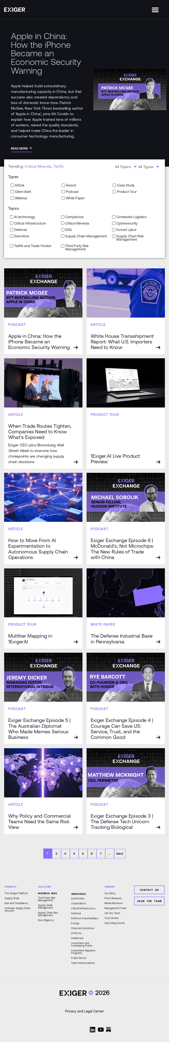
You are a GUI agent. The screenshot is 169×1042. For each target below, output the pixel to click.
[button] (155, 9)
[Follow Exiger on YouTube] (101, 1029)
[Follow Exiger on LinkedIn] (92, 1029)
